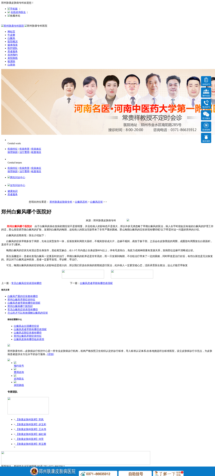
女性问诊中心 (17, 185)
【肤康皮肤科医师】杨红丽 (30, 434)
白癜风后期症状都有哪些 (28, 332)
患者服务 (13, 51)
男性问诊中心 (17, 177)
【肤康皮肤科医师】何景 (29, 439)
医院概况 (13, 41)
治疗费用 (24, 152)
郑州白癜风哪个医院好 (20, 306)
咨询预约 (13, 54)
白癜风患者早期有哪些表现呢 (96, 283)
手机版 (14, 8)
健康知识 (13, 191)
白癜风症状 (96, 201)
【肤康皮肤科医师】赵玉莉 (30, 424)
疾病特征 (13, 149)
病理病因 (13, 152)
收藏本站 (15, 15)
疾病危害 (24, 149)
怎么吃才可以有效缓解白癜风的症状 (28, 312)
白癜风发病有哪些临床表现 (29, 339)
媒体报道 (13, 45)
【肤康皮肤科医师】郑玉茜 (30, 444)
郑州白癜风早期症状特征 (21, 299)
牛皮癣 (11, 35)
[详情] (50, 354)
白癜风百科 (81, 201)
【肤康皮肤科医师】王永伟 (30, 429)
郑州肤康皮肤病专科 (61, 201)
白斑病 (11, 64)
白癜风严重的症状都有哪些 (23, 296)
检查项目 (36, 152)
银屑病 (11, 61)
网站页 (11, 31)
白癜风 (11, 38)
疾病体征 (36, 149)
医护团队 (13, 48)
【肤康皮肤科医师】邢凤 (29, 419)
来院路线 (13, 58)
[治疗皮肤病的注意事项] (28, 413)
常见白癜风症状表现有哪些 (26, 283)
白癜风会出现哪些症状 (26, 326)
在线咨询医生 (18, 12)
